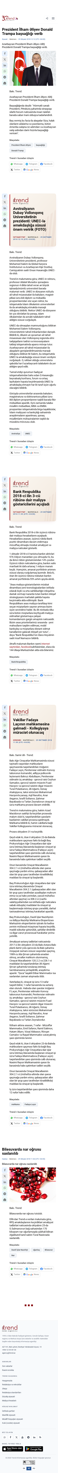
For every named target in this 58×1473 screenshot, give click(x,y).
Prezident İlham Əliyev (21, 145)
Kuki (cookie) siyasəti (11, 1423)
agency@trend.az (8, 1353)
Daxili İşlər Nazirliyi (19, 1250)
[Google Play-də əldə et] (34, 1449)
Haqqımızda (7, 1381)
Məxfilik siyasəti (8, 1415)
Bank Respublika (18, 662)
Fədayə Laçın (30, 1104)
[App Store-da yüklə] (12, 1449)
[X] (16, 1437)
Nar (13, 1255)
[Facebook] (10, 1437)
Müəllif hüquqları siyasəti (12, 1419)
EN (24, 1468)
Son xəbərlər (7, 1366)
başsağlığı (40, 145)
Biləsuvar (49, 1250)
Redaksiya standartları (11, 1392)
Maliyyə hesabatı (9, 1401)
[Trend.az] (10, 18)
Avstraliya (15, 434)
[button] (4, 53)
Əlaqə (4, 1389)
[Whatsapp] (4, 1437)
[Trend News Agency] (9, 1328)
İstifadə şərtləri (8, 1411)
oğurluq (36, 1250)
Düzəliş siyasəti (8, 1396)
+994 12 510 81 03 (9, 1350)
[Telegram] (28, 1437)
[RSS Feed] (40, 1437)
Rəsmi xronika (8, 1370)
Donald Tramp (17, 151)
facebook (26, 646)
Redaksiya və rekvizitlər (11, 1384)
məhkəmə (15, 1104)
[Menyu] (53, 18)
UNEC (27, 434)
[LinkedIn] (34, 1437)
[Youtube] (22, 1437)
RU (34, 1468)
